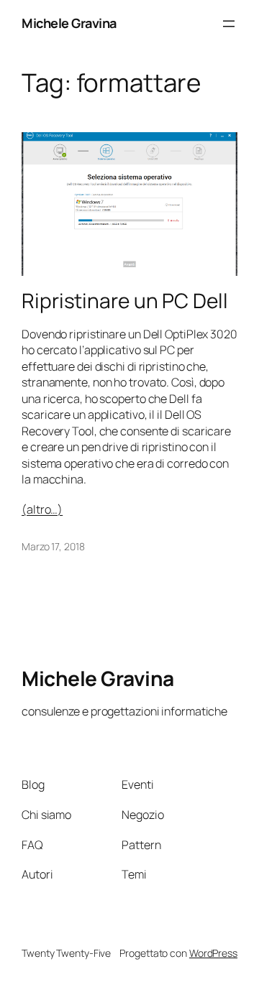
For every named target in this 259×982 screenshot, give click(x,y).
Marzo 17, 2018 (53, 546)
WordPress (213, 953)
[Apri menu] (228, 23)
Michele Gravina (69, 23)
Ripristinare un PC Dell (125, 300)
